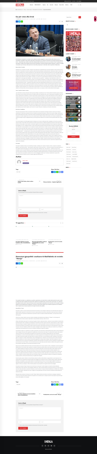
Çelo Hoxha (68, 163)
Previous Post (21, 392)
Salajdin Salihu (73, 158)
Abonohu (73, 136)
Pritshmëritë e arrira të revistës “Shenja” (52, 394)
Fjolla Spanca (68, 154)
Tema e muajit (24, 239)
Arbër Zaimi (68, 147)
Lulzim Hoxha (68, 156)
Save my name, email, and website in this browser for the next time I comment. (33, 212)
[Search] (78, 4)
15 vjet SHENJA (18, 239)
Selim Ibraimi (68, 161)
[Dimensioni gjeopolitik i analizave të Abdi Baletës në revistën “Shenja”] (68, 66)
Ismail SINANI (74, 154)
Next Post (58, 180)
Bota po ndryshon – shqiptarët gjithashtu (52, 182)
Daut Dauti (74, 149)
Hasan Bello (18, 384)
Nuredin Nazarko (75, 156)
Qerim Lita (68, 158)
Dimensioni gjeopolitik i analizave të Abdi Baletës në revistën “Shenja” (39, 242)
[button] (61, 223)
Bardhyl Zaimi (68, 149)
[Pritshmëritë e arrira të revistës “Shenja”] (68, 74)
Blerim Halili (25, 160)
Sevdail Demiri (74, 161)
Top (27, 239)
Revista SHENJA (49, 449)
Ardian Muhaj (74, 147)
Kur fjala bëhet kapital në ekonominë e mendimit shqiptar (31, 1)
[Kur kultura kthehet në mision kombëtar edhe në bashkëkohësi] (68, 58)
